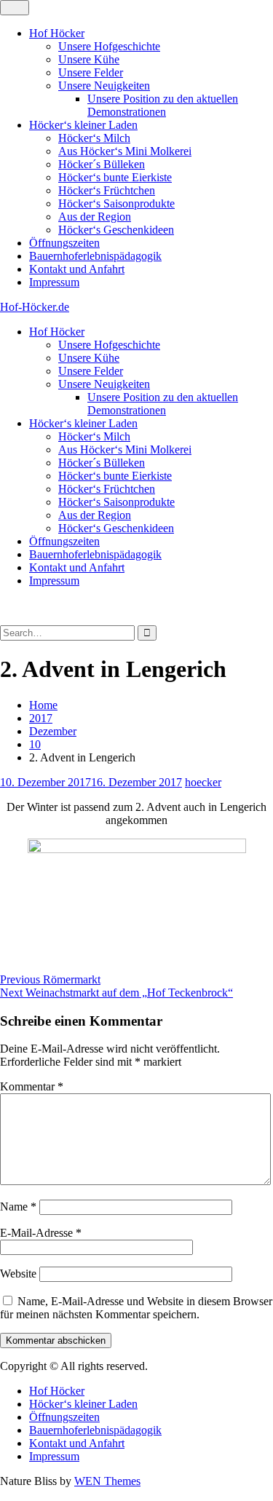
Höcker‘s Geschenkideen (116, 229)
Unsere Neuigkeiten (104, 85)
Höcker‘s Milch (94, 138)
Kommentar (31, 1086)
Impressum (54, 282)
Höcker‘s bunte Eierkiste (115, 177)
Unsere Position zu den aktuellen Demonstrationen (162, 105)
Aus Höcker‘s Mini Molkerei (124, 151)
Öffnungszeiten (64, 243)
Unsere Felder (90, 72)
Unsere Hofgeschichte (109, 46)
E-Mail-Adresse (41, 1233)
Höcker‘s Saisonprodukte (116, 203)
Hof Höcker (56, 33)
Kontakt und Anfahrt (76, 269)
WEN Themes (107, 1481)
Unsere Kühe (88, 59)
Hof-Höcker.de (34, 307)
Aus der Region (94, 216)
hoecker (203, 782)
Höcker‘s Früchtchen (106, 190)
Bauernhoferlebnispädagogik (95, 256)
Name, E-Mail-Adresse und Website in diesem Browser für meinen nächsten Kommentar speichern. (136, 1307)
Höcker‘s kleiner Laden (83, 125)
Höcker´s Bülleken (101, 164)
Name (18, 1206)
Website (18, 1273)
